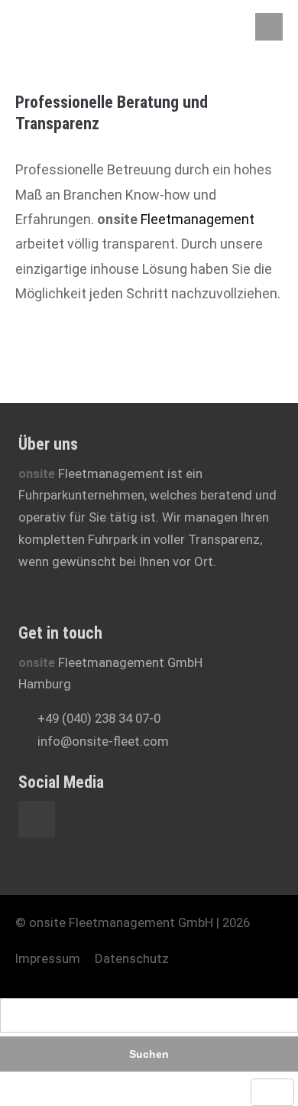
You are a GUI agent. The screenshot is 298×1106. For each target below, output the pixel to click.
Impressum (47, 958)
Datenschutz (132, 958)
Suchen (149, 1054)
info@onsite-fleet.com (103, 741)
